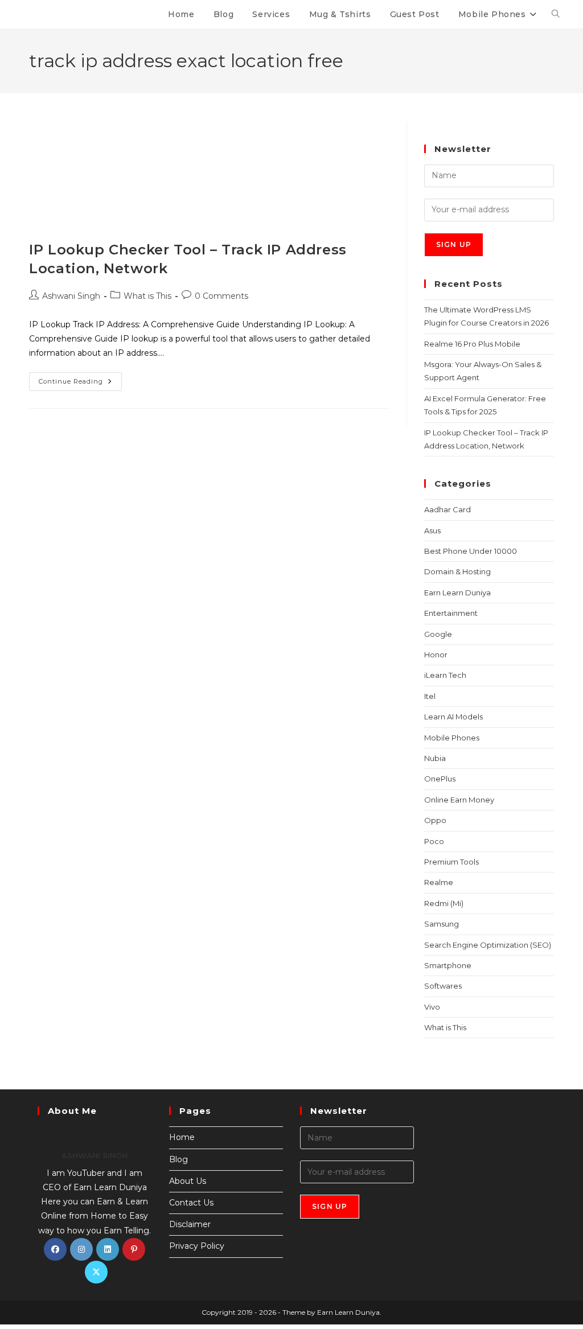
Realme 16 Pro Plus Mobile (472, 343)
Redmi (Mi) (443, 903)
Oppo (435, 820)
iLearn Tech (445, 675)
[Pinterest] (133, 1249)
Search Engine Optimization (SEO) (487, 944)
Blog (178, 1159)
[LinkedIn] (107, 1249)
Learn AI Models (453, 716)
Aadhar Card (447, 509)
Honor (435, 654)
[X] (96, 1272)
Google (438, 634)
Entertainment (451, 613)
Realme (438, 882)
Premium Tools (451, 861)
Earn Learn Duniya (457, 592)
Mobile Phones (451, 737)
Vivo (432, 1006)
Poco (434, 841)
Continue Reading (80, 378)
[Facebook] (55, 1249)
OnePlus (439, 778)
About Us (187, 1181)
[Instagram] (81, 1249)
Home (182, 1137)
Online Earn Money (459, 799)
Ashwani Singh (71, 296)
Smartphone (447, 965)
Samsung (441, 923)
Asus (432, 530)
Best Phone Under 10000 (470, 551)
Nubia (435, 758)
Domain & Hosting (457, 571)
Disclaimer (190, 1224)
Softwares (443, 985)
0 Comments (221, 296)
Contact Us (191, 1203)
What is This (147, 296)
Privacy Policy (196, 1246)
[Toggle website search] (556, 14)
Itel (430, 696)
